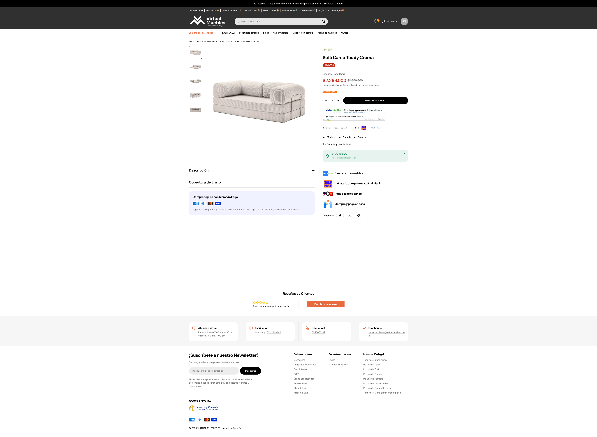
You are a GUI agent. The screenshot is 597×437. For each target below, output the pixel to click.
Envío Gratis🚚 (212, 10)
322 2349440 (274, 332)
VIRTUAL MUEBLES (207, 428)
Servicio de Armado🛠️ (231, 10)
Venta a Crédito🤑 (271, 10)
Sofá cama (339, 74)
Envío (345, 85)
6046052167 (318, 332)
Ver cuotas (375, 128)
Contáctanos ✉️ (196, 10)
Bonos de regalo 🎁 (336, 10)
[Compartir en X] (349, 215)
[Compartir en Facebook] (340, 215)
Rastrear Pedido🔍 (290, 10)
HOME (191, 41)
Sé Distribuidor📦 (252, 10)
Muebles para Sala (207, 41)
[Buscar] (323, 21)
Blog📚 (321, 10)
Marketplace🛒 (308, 10)
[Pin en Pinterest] (358, 215)
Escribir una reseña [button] (325, 304)
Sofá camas (226, 41)
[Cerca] (404, 153)
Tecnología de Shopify (229, 428)
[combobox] (281, 21)
